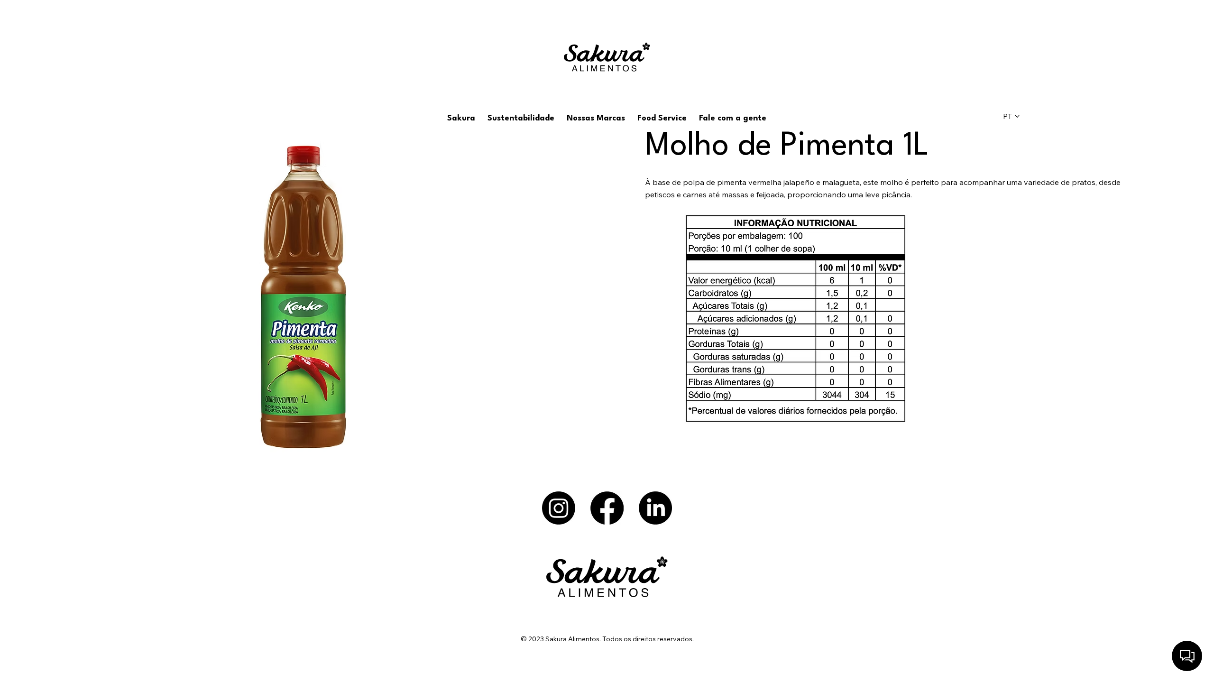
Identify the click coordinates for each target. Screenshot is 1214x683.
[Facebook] (607, 508)
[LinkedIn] (655, 508)
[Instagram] (558, 508)
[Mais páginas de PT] (1017, 116)
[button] (461, 118)
